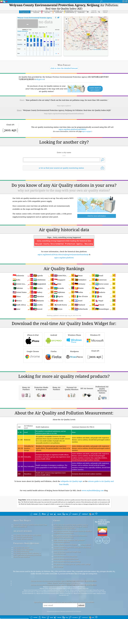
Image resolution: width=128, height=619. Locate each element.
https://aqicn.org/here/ (64, 106)
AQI (39, 18)
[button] (104, 21)
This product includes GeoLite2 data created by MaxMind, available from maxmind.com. (73, 532)
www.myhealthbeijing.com (93, 490)
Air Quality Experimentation (23, 537)
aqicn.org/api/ (86, 131)
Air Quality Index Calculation (23, 549)
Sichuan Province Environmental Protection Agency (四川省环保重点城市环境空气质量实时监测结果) (64, 581)
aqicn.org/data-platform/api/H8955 (72, 129)
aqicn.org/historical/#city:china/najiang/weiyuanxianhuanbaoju (63, 254)
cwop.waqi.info (86, 545)
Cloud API (95, 351)
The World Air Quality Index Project (102, 523)
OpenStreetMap (97, 49)
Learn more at (95, 89)
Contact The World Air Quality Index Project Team (30, 525)
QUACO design (58, 567)
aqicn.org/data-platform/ (64, 257)
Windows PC (95, 335)
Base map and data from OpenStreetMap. (67, 562)
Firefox (54, 351)
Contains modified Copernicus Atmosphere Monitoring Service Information (72, 548)
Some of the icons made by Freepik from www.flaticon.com (67, 553)
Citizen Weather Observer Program (65, 545)
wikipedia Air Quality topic (71, 481)
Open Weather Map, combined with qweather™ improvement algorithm (69, 541)
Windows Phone (74, 335)
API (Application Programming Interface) (27, 555)
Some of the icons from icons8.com (65, 556)
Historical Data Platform (21, 557)
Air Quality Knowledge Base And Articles (27, 535)
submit (81, 605)
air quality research (22, 530)
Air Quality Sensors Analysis (23, 539)
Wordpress (74, 351)
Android (53, 335)
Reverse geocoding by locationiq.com (66, 559)
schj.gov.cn (39, 79)
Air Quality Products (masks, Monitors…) (27, 553)
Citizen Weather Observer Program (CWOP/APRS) (63, 583)
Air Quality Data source (21, 547)
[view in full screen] (58, 17)
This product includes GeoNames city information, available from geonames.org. (70, 536)
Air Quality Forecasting (21, 551)
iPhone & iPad (33, 335)
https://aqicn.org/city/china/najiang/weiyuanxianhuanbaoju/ (64, 113)
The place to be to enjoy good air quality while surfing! (72, 564)
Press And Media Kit (20, 527)
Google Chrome (33, 351)
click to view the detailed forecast (64, 68)
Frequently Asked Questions (26, 543)
